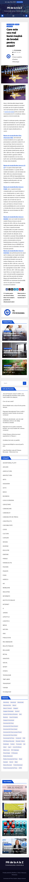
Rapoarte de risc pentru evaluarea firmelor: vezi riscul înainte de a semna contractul (13, 428)
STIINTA (5, 671)
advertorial (13, 702)
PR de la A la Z (14, 7)
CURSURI (6, 537)
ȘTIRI (20, 768)
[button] (24, 15)
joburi (4, 747)
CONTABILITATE (8, 525)
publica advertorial (7, 756)
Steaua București (7, 765)
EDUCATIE (6, 550)
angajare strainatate (8, 711)
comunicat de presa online (10, 735)
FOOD (4, 575)
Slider (16, 762)
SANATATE (6, 658)
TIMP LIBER (6, 679)
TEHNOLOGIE (9, 26)
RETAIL (5, 654)
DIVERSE (5, 546)
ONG (4, 633)
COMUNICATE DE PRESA (10, 517)
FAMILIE (5, 558)
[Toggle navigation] (13, 16)
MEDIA (5, 625)
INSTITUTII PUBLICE (9, 600)
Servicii (11, 762)
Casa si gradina (14, 717)
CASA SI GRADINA (10, 24)
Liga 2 (9, 747)
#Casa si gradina (17, 57)
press (15, 338)
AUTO (4, 488)
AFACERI (5, 467)
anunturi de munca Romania (10, 714)
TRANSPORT (7, 683)
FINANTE (5, 571)
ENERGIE (6, 554)
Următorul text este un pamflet (11, 440)
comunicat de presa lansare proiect (12, 732)
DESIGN (5, 542)
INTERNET (6, 604)
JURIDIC (5, 612)
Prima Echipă (6, 753)
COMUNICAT (6, 513)
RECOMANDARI (7, 642)
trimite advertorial (17, 765)
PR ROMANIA (17, 50)
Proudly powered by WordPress (10, 872)
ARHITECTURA (7, 475)
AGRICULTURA (7, 471)
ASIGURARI (6, 483)
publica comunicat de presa (10, 759)
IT (3, 608)
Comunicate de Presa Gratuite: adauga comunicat (14, 878)
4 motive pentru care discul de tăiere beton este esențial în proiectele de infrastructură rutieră (8, 298)
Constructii (18, 738)
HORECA (5, 579)
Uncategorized (7, 692)
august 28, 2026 (10, 815)
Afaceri (14, 705)
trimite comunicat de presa (10, 768)
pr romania (14, 753)
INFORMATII (6, 596)
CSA (24, 738)
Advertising (6, 702)
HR (4, 583)
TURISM (5, 687)
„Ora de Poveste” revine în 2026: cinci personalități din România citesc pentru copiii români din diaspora (14, 395)
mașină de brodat (9, 111)
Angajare (15, 708)
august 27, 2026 (10, 833)
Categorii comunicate (8, 720)
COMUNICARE (7, 508)
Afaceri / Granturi (7, 708)
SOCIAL (5, 662)
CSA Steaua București (8, 741)
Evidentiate (6, 744)
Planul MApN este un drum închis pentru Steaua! (13, 831)
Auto (20, 714)
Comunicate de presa (8, 738)
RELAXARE (6, 650)
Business (5, 717)
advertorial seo (7, 705)
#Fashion (15, 59)
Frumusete (19, 744)
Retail (20, 759)
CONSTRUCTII (7, 521)
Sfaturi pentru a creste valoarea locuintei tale (21, 295)
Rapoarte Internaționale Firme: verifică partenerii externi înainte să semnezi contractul (13, 413)
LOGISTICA (6, 621)
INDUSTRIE (6, 592)
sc (14, 372)
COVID (5, 529)
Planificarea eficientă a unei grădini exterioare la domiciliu (14, 370)
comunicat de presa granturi (10, 726)
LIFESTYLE (6, 617)
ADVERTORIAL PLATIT (9, 463)
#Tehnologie (15, 61)
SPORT (5, 667)
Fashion (12, 744)
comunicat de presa (8, 723)
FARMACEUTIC (7, 562)
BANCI (5, 492)
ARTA (4, 479)
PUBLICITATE (7, 637)
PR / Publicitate (15, 750)
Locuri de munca (17, 747)
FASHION (17, 24)
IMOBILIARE (6, 587)
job (24, 744)
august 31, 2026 (10, 797)
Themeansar (14, 874)
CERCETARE (7, 504)
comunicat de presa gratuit (10, 729)
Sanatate (5, 762)
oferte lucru (6, 750)
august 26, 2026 (10, 851)
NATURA (5, 629)
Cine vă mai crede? (8, 401)
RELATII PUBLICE (8, 646)
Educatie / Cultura (20, 741)
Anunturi (17, 711)
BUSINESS (6, 496)
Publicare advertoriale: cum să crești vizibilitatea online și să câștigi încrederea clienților (13, 420)
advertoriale (20, 702)
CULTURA (6, 533)
